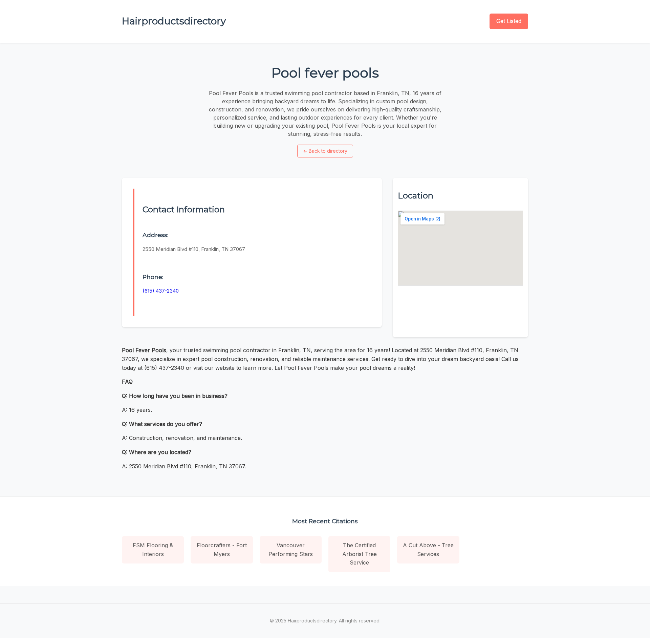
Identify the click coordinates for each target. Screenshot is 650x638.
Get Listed (508, 21)
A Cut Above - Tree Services (428, 549)
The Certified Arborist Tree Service (359, 554)
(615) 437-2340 (161, 291)
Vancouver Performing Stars (290, 549)
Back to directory (325, 151)
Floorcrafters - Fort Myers (222, 549)
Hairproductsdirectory (174, 21)
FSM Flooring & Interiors (153, 549)
